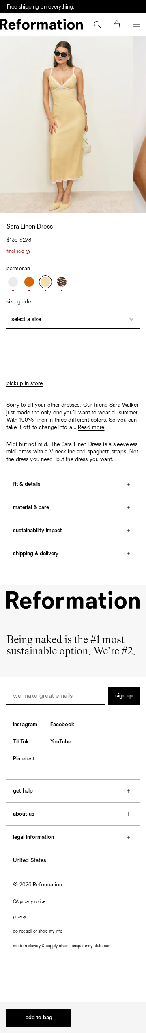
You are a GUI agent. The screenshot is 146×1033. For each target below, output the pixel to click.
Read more (91, 427)
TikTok (21, 742)
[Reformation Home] (41, 24)
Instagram (25, 725)
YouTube (60, 742)
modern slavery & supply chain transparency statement (62, 946)
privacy (19, 916)
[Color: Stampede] (61, 281)
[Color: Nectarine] (29, 281)
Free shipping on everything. (41, 7)
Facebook (62, 725)
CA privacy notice (29, 901)
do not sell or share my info (37, 931)
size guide (18, 302)
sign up (124, 696)
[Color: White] (12, 281)
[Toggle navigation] (136, 24)
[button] (97, 24)
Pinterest (24, 759)
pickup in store (24, 383)
